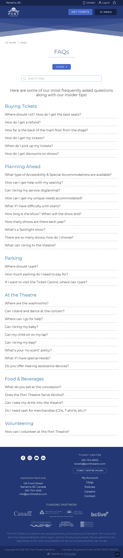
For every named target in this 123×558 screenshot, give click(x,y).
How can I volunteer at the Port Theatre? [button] (37, 432)
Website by (63, 554)
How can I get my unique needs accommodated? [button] (44, 198)
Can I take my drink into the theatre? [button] (34, 403)
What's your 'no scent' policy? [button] (28, 350)
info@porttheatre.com (33, 494)
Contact (89, 496)
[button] (106, 12)
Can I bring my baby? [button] (21, 327)
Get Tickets (80, 11)
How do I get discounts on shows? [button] (32, 154)
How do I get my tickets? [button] (25, 138)
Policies (90, 487)
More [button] (60, 66)
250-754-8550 (89, 460)
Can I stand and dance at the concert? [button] (35, 311)
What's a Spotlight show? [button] (25, 230)
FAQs (23, 42)
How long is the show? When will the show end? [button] (43, 214)
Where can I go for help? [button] (24, 319)
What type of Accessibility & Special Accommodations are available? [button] (58, 175)
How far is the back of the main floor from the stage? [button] (46, 130)
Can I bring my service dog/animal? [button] (32, 190)
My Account (90, 477)
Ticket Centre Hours (89, 470)
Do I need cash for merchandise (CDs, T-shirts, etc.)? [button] (45, 410)
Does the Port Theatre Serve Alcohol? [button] (34, 395)
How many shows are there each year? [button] (35, 222)
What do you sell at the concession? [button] (33, 387)
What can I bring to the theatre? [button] (31, 245)
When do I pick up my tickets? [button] (29, 146)
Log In (106, 2)
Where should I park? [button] (21, 266)
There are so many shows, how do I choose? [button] (39, 237)
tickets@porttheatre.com (89, 463)
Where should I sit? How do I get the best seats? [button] (43, 114)
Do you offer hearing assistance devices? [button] (37, 366)
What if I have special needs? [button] (27, 358)
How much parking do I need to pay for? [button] (36, 274)
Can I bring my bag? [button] (21, 342)
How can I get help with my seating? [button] (34, 182)
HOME (12, 42)
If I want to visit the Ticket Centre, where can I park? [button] (46, 282)
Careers (90, 491)
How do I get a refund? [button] (23, 122)
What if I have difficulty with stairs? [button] (33, 206)
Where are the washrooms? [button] (27, 303)
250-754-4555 (33, 490)
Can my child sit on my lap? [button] (26, 335)
